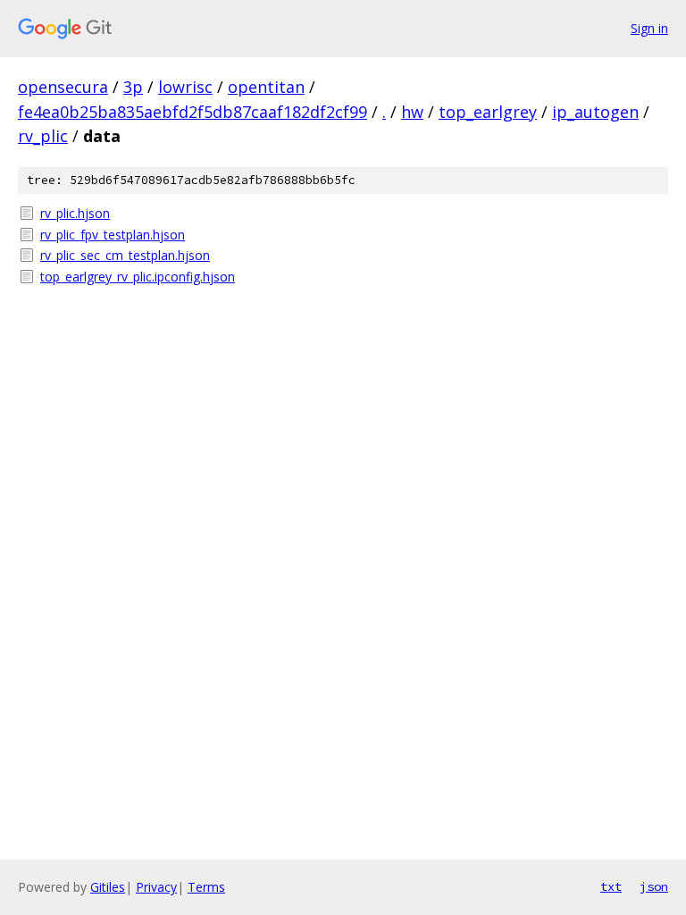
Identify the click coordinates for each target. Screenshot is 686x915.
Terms (206, 886)
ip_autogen (595, 111)
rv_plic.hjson (75, 213)
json (654, 886)
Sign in (649, 28)
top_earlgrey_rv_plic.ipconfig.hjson (137, 276)
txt (611, 886)
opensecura (63, 86)
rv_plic (43, 136)
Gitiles (107, 886)
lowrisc (185, 86)
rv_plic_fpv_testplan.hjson (112, 234)
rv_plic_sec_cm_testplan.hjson (125, 255)
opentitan (266, 86)
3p (133, 86)
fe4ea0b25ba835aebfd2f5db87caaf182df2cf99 (192, 111)
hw (412, 111)
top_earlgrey (488, 111)
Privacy (156, 886)
